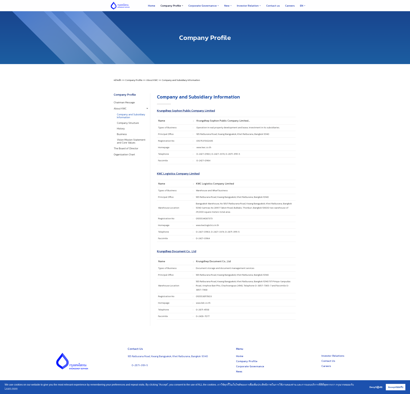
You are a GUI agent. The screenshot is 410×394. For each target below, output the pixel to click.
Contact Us (328, 361)
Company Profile (247, 361)
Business (122, 134)
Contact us (273, 6)
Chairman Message (124, 102)
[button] (182, 5)
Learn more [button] (11, 388)
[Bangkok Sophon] (120, 6)
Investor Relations (332, 356)
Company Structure (128, 123)
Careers (290, 6)
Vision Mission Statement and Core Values (131, 141)
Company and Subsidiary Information (131, 115)
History (121, 128)
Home (151, 6)
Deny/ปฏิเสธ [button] (375, 387)
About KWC (120, 108)
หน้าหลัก (117, 80)
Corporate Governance (250, 366)
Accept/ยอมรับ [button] (395, 387)
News (239, 371)
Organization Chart (124, 154)
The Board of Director (126, 148)
